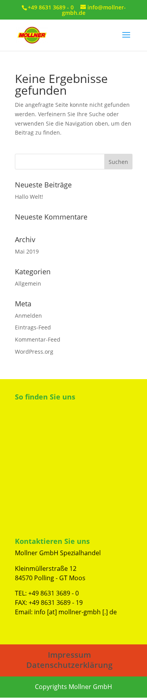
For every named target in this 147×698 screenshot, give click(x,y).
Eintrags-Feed (33, 327)
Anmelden (28, 315)
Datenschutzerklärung (69, 665)
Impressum (69, 654)
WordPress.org (34, 351)
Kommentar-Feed (37, 339)
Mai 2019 (27, 251)
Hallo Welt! (29, 196)
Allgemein (28, 283)
